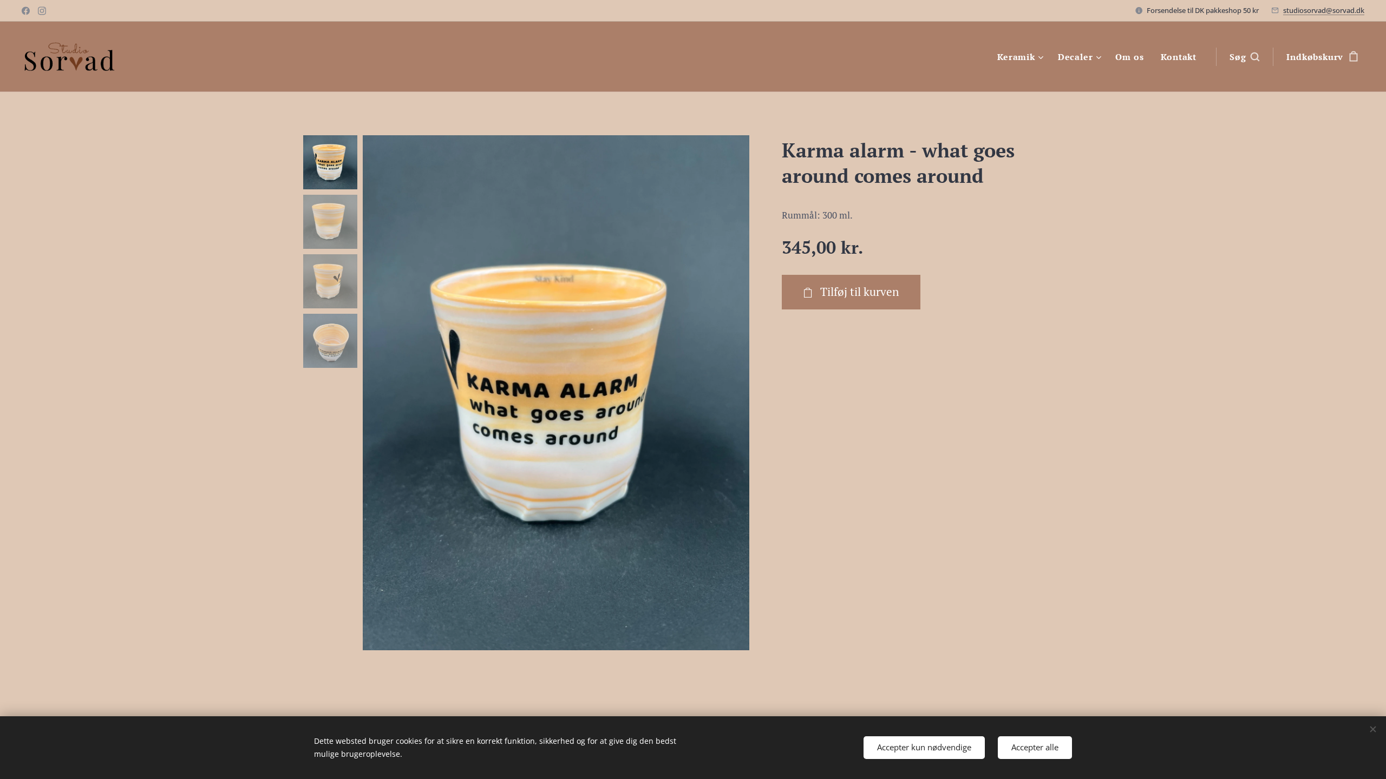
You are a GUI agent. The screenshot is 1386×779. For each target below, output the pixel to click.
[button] (1244, 56)
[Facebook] (25, 11)
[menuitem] (1022, 56)
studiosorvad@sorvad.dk (1323, 10)
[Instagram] (42, 11)
